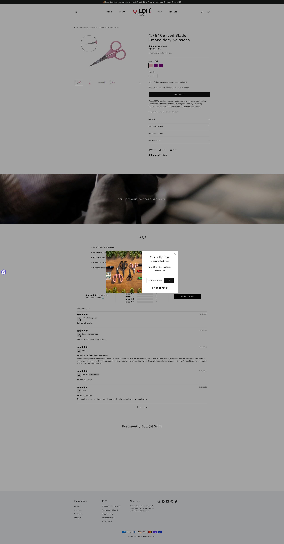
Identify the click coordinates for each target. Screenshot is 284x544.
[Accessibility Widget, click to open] (3, 272)
